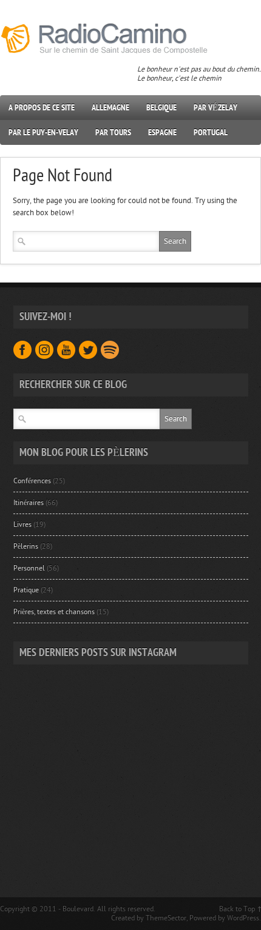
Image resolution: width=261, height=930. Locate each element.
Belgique (161, 107)
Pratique (26, 590)
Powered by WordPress (224, 918)
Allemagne (110, 107)
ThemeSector (166, 918)
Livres (22, 524)
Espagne (162, 132)
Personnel (29, 568)
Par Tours (113, 132)
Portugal (211, 132)
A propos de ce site (41, 107)
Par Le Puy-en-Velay (43, 132)
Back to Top (237, 909)
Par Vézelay (215, 107)
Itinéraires (28, 502)
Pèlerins (25, 546)
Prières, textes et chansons (54, 611)
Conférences (32, 481)
